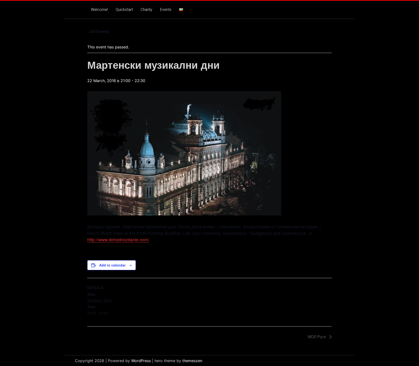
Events (165, 9)
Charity (146, 9)
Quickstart (124, 9)
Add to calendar (112, 265)
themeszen (192, 360)
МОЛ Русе (317, 336)
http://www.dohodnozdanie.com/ (118, 239)
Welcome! (99, 9)
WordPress (141, 360)
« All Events (98, 31)
